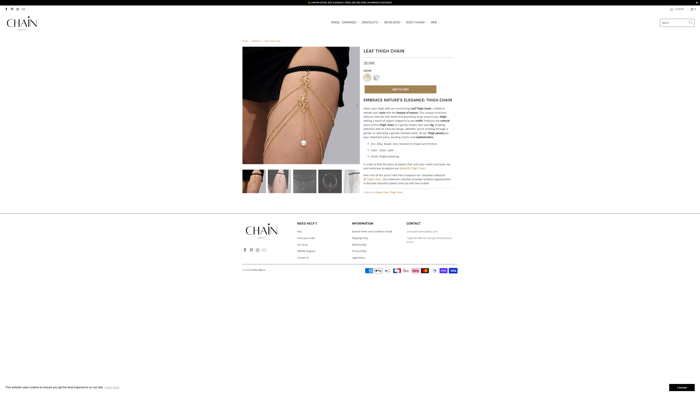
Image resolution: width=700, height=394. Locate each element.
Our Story (302, 244)
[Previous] (246, 105)
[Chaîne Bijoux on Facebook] (6, 9)
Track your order (306, 238)
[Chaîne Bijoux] (58, 23)
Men (434, 22)
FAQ (299, 231)
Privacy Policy (359, 251)
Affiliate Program (306, 251)
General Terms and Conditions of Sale (372, 231)
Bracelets (370, 22)
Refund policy (359, 244)
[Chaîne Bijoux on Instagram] (17, 9)
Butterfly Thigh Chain (412, 168)
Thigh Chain (374, 179)
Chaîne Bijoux (258, 269)
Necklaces (392, 22)
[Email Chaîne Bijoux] (23, 9)
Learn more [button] (112, 387)
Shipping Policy (360, 238)
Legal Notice (358, 257)
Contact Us (303, 257)
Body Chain (382, 192)
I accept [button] (682, 387)
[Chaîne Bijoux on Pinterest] (11, 9)
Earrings (349, 22)
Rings (335, 22)
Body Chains (415, 22)
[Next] (356, 105)
